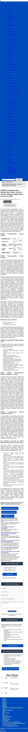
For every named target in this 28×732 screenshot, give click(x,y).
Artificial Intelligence (11, 42)
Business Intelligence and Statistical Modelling (13, 172)
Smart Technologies (11, 135)
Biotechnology (10, 11)
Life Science (10, 22)
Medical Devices (10, 16)
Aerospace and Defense (12, 162)
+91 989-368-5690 (16, 722)
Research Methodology (7, 710)
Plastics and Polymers (12, 113)
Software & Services (11, 34)
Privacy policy (5, 715)
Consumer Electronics (12, 80)
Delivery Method (6, 719)
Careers (4, 701)
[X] (7, 731)
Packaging (9, 75)
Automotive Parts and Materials (13, 64)
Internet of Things (11, 28)
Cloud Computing (11, 31)
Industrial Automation (12, 132)
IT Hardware (10, 37)
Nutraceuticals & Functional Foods (14, 94)
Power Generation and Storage (13, 124)
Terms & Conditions (6, 716)
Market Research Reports (13, 167)
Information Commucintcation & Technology (12, 707)
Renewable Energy (11, 127)
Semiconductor (10, 53)
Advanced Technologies (12, 129)
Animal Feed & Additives (12, 88)
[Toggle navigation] (5, 2)
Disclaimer (4, 718)
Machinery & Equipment (12, 154)
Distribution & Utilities (12, 121)
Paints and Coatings (11, 108)
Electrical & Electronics (12, 47)
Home (3, 2)
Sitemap (4, 703)
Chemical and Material (12, 102)
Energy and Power (11, 119)
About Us (7, 4)
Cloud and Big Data (11, 45)
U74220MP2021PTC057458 (11, 725)
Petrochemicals (10, 116)
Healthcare (10, 8)
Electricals (9, 56)
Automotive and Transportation (13, 61)
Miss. (9, 151)
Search (19, 179)
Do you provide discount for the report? (10, 547)
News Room (7, 175)
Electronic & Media (11, 50)
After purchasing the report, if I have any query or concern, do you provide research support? (10, 533)
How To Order (5, 712)
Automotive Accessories (12, 67)
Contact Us (7, 176)
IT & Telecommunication (12, 39)
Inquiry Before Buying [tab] (10, 205)
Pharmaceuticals (11, 19)
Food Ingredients (11, 99)
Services (9, 166)
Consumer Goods (11, 72)
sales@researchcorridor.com (18, 723)
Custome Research (12, 169)
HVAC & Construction (12, 138)
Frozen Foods (10, 97)
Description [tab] (7, 201)
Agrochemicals (10, 149)
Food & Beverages (11, 86)
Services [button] (7, 165)
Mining (9, 157)
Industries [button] (7, 5)
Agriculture (10, 143)
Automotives (10, 58)
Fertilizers (9, 146)
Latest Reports (9, 182)
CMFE (3, 709)
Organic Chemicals (11, 105)
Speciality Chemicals (11, 110)
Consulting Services (12, 170)
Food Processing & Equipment (13, 91)
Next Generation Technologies (13, 140)
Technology (10, 160)
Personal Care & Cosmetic (12, 83)
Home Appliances (11, 77)
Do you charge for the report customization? (7, 527)
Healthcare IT (10, 13)
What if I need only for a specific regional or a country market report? (10, 541)
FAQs (3, 714)
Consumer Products (11, 69)
